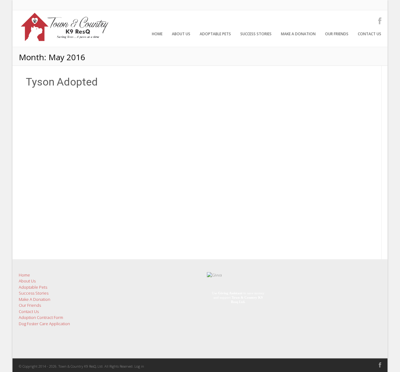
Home (157, 34)
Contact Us (369, 34)
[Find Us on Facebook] (377, 21)
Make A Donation (298, 34)
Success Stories (256, 34)
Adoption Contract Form (41, 317)
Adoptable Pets (215, 34)
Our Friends (336, 34)
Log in (139, 366)
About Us (181, 34)
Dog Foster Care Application (44, 323)
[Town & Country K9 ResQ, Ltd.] (64, 43)
